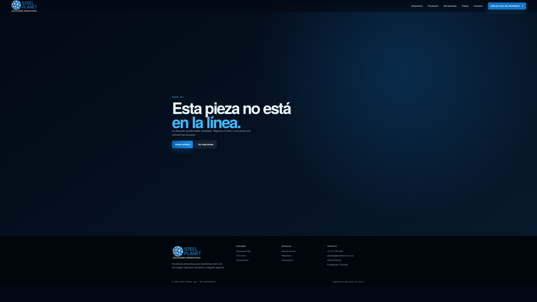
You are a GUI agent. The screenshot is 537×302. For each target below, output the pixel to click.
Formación (433, 5)
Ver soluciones (205, 144)
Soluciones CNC (243, 251)
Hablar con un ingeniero (507, 6)
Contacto (478, 5)
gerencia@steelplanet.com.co (340, 255)
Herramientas (450, 5)
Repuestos (286, 255)
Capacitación (287, 260)
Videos (465, 5)
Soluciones (417, 5)
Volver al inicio (182, 144)
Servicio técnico (289, 251)
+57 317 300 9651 (335, 251)
